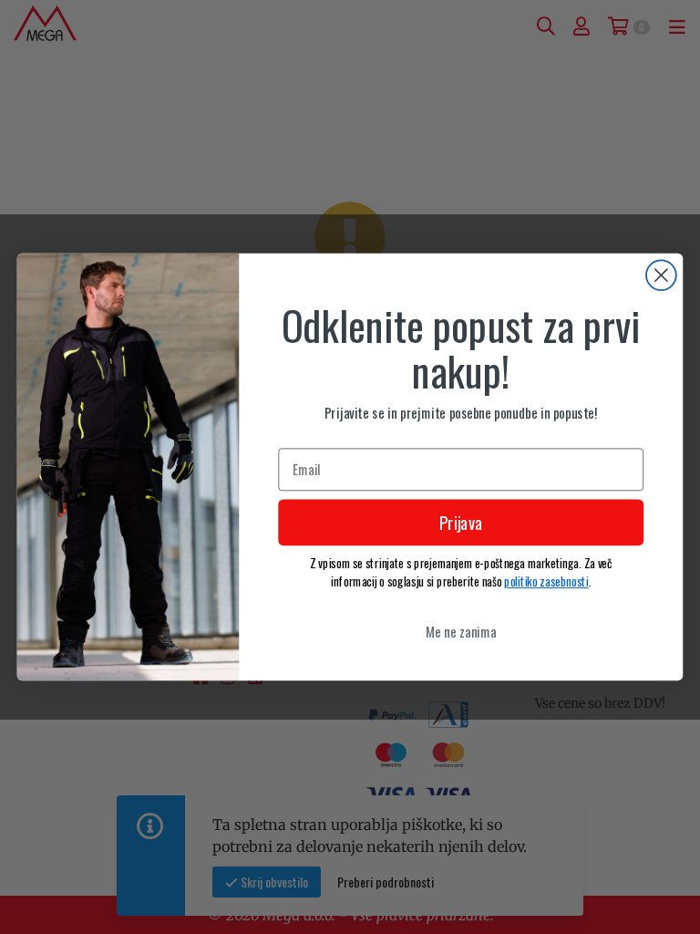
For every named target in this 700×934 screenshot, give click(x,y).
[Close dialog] (661, 275)
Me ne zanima (461, 631)
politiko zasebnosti (546, 581)
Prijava (461, 522)
